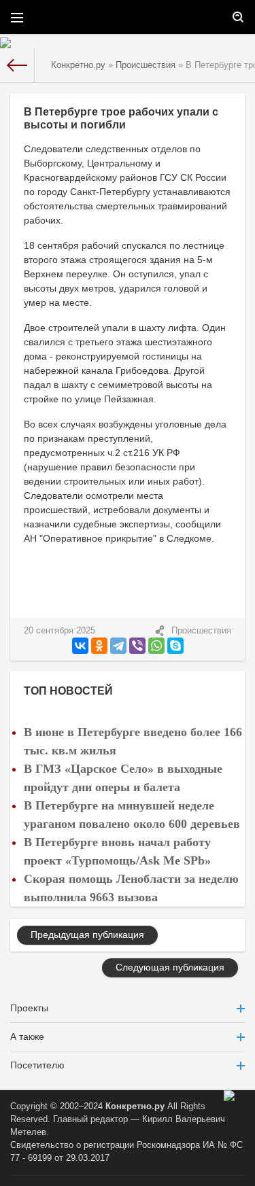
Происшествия (201, 630)
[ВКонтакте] (80, 646)
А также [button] (27, 1036)
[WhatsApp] (156, 646)
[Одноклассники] (99, 646)
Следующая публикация (170, 967)
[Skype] (175, 646)
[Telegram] (118, 646)
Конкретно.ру (135, 1106)
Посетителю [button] (37, 1065)
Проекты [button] (29, 1007)
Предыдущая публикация (87, 934)
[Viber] (137, 646)
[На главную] (17, 65)
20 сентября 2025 (59, 630)
